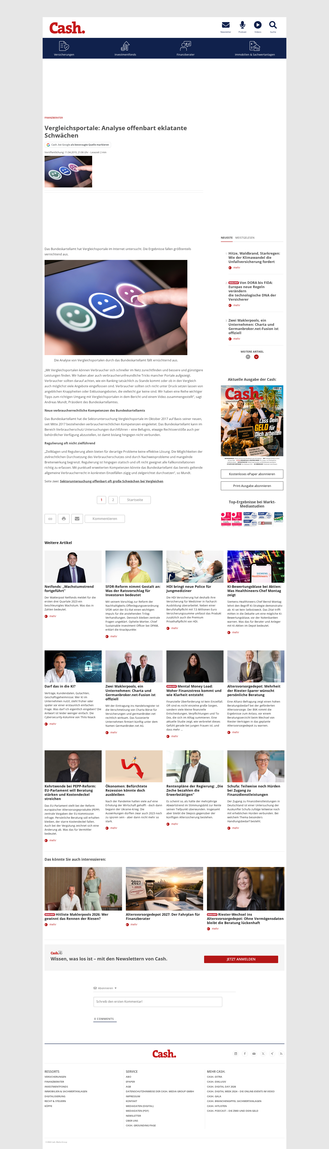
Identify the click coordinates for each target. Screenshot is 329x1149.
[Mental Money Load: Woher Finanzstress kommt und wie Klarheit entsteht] (195, 666)
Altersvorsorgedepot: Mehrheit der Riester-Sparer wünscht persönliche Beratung (253, 690)
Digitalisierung (55, 1096)
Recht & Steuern (55, 1101)
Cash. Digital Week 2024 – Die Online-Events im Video (241, 1091)
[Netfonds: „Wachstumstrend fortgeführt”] (73, 567)
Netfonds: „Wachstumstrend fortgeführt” (69, 588)
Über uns (132, 1120)
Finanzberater (186, 54)
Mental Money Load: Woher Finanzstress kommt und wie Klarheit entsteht (193, 690)
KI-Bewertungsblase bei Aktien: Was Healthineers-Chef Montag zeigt (254, 590)
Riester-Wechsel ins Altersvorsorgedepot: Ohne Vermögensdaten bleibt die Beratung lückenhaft (245, 918)
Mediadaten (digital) (140, 1106)
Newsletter (133, 1115)
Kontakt (131, 1101)
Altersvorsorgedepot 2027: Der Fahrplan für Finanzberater (163, 916)
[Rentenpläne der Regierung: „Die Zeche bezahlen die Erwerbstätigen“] (195, 766)
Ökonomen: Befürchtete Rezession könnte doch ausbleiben (126, 790)
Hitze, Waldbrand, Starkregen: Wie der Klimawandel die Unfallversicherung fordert (254, 257)
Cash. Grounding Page (141, 1125)
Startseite (135, 499)
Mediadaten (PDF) (137, 1110)
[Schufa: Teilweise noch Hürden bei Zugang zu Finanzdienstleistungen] (255, 766)
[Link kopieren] (50, 519)
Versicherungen (64, 54)
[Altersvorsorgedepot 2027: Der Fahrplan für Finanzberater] (164, 889)
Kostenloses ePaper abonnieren (252, 474)
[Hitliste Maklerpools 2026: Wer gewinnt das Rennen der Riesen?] (83, 889)
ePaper (130, 1081)
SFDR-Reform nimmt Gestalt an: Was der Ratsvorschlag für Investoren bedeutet (133, 590)
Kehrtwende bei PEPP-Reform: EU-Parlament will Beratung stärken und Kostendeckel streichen (70, 792)
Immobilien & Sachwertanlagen (255, 54)
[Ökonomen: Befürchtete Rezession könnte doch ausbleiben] (134, 766)
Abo (128, 1076)
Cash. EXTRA (214, 1076)
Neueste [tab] (227, 237)
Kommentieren (105, 518)
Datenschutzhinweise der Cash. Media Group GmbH (160, 1091)
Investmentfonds (125, 54)
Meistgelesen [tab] (245, 237)
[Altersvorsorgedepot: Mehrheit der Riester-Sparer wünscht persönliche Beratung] (255, 666)
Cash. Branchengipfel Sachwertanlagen (234, 1101)
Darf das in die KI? (60, 686)
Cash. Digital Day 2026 (221, 1086)
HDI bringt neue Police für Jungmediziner (188, 588)
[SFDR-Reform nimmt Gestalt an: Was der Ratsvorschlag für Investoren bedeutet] (134, 567)
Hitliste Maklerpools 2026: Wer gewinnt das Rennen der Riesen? (76, 916)
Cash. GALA (214, 1096)
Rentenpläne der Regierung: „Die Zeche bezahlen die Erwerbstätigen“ (194, 790)
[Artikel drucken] (63, 519)
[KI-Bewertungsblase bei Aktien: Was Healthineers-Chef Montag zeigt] (255, 567)
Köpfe (48, 1106)
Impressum (133, 1096)
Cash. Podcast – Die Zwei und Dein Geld (232, 1110)
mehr (236, 267)
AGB (128, 1086)
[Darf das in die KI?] (73, 666)
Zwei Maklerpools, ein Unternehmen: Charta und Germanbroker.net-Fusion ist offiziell (253, 326)
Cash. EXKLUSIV (216, 1081)
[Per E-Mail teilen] (77, 519)
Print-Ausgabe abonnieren (252, 486)
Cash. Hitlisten (217, 1106)
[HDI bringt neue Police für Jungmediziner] (195, 567)
